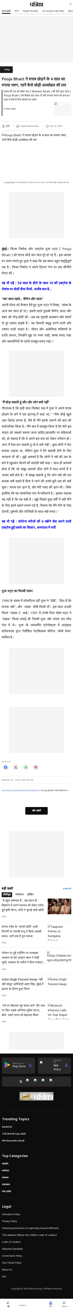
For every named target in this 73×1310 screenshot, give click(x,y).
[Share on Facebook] (6, 767)
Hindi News (7, 790)
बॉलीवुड (7, 70)
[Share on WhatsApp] (26, 767)
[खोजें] (70, 4)
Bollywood (35, 790)
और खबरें (36, 811)
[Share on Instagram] (36, 767)
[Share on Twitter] (16, 767)
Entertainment (21, 790)
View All (67, 888)
